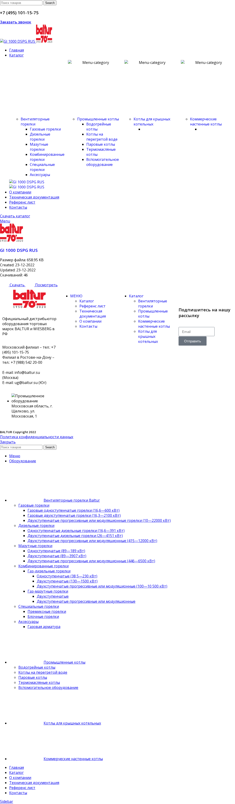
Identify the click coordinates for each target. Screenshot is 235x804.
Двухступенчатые (53, 596)
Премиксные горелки (47, 611)
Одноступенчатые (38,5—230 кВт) (67, 576)
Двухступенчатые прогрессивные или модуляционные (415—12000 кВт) (92, 540)
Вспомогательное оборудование (102, 162)
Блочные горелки (43, 616)
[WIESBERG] (26, 187)
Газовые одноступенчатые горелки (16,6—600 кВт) (74, 510)
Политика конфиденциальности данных (36, 436)
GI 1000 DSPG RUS (19, 250)
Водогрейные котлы (36, 667)
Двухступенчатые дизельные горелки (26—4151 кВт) (75, 535)
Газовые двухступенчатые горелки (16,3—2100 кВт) (74, 515)
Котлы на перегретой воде (102, 137)
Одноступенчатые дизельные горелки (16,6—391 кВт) (76, 530)
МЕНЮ (76, 295)
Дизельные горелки (40, 137)
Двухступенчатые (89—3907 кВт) (57, 555)
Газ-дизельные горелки (49, 571)
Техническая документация (92, 314)
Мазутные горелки (35, 545)
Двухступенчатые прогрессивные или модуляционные (86, 601)
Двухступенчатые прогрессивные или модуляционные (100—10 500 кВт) (102, 586)
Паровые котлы (100, 144)
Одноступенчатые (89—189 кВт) (56, 550)
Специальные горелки (42, 167)
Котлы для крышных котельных (152, 121)
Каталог (86, 301)
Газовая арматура (44, 626)
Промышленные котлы (98, 119)
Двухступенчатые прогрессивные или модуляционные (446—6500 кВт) (91, 560)
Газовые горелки (45, 129)
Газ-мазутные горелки (48, 591)
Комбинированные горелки (43, 565)
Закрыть (8, 441)
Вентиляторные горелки (35, 121)
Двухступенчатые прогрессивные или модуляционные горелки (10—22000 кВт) (99, 520)
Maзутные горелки (39, 147)
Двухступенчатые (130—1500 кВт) (67, 581)
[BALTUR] (26, 182)
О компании (90, 321)
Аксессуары (40, 174)
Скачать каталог (15, 216)
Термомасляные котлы (39, 682)
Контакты (88, 326)
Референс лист (92, 306)
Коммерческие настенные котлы (206, 121)
